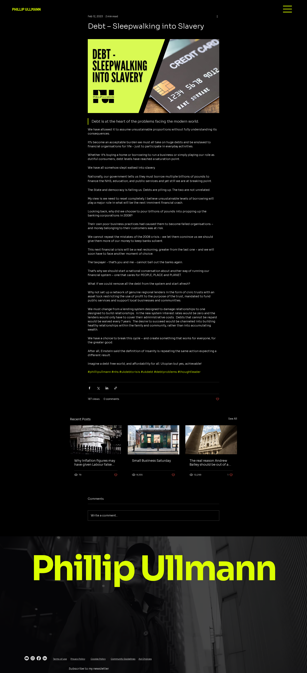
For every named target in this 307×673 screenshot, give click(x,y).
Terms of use (60, 659)
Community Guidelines (123, 659)
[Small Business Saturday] (153, 439)
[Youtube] (27, 658)
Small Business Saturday (151, 461)
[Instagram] (33, 658)
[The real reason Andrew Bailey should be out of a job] (211, 439)
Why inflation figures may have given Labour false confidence (94, 462)
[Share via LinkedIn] (107, 388)
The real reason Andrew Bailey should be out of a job (209, 462)
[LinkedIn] (45, 658)
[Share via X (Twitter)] (98, 388)
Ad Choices (145, 659)
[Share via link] (115, 388)
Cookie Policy (98, 659)
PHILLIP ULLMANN (26, 9)
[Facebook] (39, 658)
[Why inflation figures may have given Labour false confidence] (96, 439)
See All (232, 418)
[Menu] (288, 9)
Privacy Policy (78, 659)
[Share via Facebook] (89, 388)
